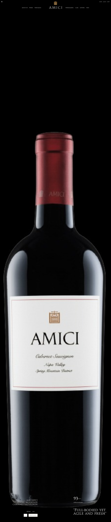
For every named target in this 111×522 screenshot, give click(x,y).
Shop (100, 1)
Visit (87, 7)
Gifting (82, 7)
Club (76, 7)
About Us (25, 7)
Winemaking (70, 7)
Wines (31, 7)
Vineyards (37, 7)
